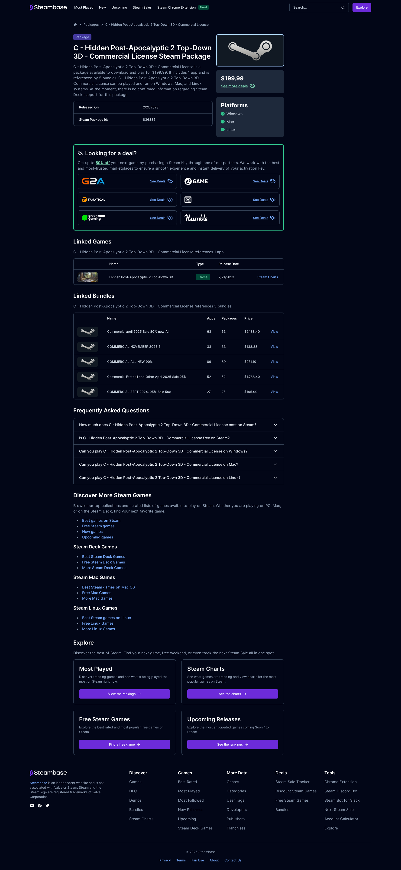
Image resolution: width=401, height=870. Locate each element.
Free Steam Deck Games (103, 562)
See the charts (230, 694)
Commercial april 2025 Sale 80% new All (138, 331)
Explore (362, 7)
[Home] (75, 24)
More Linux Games (98, 628)
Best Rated (187, 781)
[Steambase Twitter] (47, 805)
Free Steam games (98, 526)
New (102, 7)
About (214, 860)
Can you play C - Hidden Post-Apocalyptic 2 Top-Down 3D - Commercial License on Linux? (159, 477)
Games (135, 781)
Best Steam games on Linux (106, 617)
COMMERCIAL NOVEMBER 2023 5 (134, 346)
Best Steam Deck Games (103, 556)
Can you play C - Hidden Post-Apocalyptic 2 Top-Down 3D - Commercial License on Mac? (158, 464)
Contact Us (233, 860)
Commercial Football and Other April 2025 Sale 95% (147, 377)
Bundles (136, 809)
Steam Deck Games (195, 828)
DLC (133, 791)
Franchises (236, 828)
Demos (135, 800)
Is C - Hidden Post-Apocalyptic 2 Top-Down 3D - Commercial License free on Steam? (154, 438)
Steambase (38, 783)
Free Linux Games (98, 623)
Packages (91, 24)
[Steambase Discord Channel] (32, 805)
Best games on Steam (101, 520)
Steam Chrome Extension (176, 7)
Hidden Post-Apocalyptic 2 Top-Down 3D (141, 277)
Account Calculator (341, 818)
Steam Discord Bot (341, 791)
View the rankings (122, 694)
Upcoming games (97, 537)
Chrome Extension (340, 781)
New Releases (190, 809)
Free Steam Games (292, 800)
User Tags (235, 800)
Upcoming (119, 7)
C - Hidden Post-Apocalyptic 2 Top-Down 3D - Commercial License (157, 24)
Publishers (236, 818)
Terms (181, 860)
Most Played (84, 7)
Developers (237, 809)
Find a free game (122, 744)
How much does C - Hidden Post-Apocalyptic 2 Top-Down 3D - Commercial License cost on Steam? (167, 424)
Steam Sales (142, 7)
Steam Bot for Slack (342, 800)
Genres (233, 781)
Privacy (165, 860)
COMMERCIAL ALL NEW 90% (130, 362)
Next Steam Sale (339, 809)
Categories (236, 791)
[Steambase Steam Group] (40, 805)
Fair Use (197, 860)
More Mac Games (97, 598)
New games (92, 531)
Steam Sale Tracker (292, 781)
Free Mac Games (96, 592)
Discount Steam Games (296, 791)
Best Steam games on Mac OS (108, 587)
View (274, 331)
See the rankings (230, 744)
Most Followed (191, 800)
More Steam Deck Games (104, 567)
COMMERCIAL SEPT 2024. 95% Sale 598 (139, 392)
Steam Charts (267, 277)
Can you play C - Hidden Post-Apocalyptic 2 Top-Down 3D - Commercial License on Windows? (163, 451)
